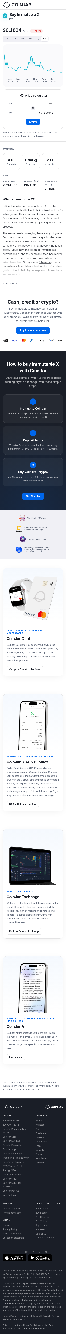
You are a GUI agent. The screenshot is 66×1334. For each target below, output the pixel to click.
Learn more (15, 1057)
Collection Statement (13, 1237)
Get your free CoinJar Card (25, 669)
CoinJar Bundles (11, 1141)
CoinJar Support (11, 1208)
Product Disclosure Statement (17, 1300)
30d (30, 38)
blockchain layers (23, 270)
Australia (15, 1107)
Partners (40, 1162)
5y (44, 38)
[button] (60, 5)
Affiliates (40, 1124)
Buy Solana (41, 1225)
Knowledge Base (12, 1212)
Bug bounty (42, 1133)
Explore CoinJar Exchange (24, 931)
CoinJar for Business (13, 1162)
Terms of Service (12, 1233)
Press (38, 1145)
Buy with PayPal (11, 1124)
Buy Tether (41, 1221)
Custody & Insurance (13, 1174)
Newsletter (41, 1158)
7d (22, 38)
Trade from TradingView (16, 1157)
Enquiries (7, 1225)
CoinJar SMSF (10, 1178)
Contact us (41, 1141)
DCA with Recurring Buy (22, 804)
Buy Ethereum (43, 1217)
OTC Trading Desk (12, 1166)
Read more (9, 283)
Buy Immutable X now (33, 330)
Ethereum (45, 262)
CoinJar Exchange (12, 1153)
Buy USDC (41, 1229)
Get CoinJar (33, 496)
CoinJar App (9, 1149)
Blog (38, 1129)
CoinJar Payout (11, 1190)
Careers (40, 1137)
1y (37, 38)
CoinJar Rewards (12, 1145)
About (39, 1120)
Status (39, 1154)
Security (40, 1150)
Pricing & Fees (10, 1170)
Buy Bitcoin (41, 1212)
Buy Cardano (42, 1208)
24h (14, 38)
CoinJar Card (9, 1136)
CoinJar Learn (10, 1195)
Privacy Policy (10, 1229)
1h (6, 38)
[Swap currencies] (33, 108)
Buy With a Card (11, 1120)
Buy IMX (33, 121)
